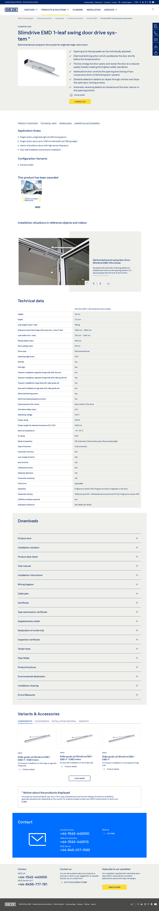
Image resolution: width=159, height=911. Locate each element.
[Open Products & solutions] (68, 9)
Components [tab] (25, 721)
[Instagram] (146, 2)
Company (107, 2)
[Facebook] (148, 2)
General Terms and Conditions (42, 904)
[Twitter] (140, 2)
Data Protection (59, 904)
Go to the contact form (75, 882)
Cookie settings (70, 904)
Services (109, 9)
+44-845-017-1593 (75, 850)
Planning (78, 9)
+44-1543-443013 (74, 842)
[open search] (153, 9)
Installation (93, 9)
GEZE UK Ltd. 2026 (25, 904)
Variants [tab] (84, 721)
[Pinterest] (150, 2)
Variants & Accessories (87, 123)
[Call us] (156, 33)
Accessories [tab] (42, 721)
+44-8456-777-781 (32, 884)
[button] (126, 2)
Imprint (93, 904)
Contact (22, 869)
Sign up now (114, 887)
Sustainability (88, 2)
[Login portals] (156, 53)
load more (79, 778)
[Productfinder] (156, 26)
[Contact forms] (156, 40)
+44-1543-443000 (74, 833)
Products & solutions (53, 9)
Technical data (48, 123)
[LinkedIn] (143, 2)
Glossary (80, 904)
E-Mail (24, 801)
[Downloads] (156, 46)
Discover (29, 9)
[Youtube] (153, 2)
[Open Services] (116, 9)
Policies (86, 904)
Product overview (28, 123)
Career (114, 2)
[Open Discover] (37, 9)
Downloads (65, 123)
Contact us (80, 102)
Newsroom (98, 2)
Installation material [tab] (64, 721)
